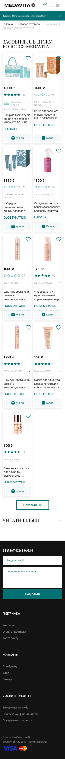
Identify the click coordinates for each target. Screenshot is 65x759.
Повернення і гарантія (17, 720)
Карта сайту (10, 638)
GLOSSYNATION (15, 217)
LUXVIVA (40, 217)
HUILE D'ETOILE (45, 125)
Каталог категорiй (29, 24)
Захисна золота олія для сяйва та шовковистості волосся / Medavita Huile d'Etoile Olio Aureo (16, 472)
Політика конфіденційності (20, 714)
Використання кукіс (15, 707)
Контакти (9, 625)
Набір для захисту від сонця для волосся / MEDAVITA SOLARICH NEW (17, 118)
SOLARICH (11, 129)
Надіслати (32, 594)
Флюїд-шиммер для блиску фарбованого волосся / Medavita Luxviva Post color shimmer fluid (47, 207)
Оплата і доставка (14, 631)
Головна (8, 24)
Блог (6, 673)
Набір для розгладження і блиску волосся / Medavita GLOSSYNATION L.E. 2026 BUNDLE (16, 207)
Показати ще (32, 505)
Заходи (7, 679)
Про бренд (10, 666)
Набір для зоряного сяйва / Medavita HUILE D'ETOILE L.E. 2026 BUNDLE (46, 114)
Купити (20, 137)
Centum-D (23, 737)
